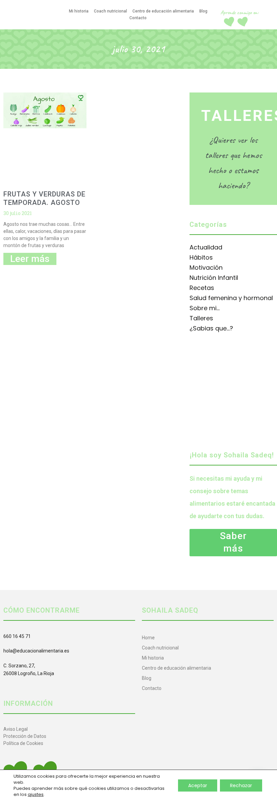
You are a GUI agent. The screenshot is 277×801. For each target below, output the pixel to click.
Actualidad (206, 247)
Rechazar (241, 785)
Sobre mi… (205, 308)
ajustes (36, 795)
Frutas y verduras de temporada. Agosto (44, 198)
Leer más (30, 258)
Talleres (201, 318)
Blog (203, 11)
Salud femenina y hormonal (231, 298)
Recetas (202, 288)
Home (148, 637)
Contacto (138, 18)
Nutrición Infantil (214, 277)
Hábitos (201, 257)
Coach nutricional (110, 11)
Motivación (206, 267)
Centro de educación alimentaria (163, 11)
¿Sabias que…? (211, 328)
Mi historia (79, 11)
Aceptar (197, 785)
